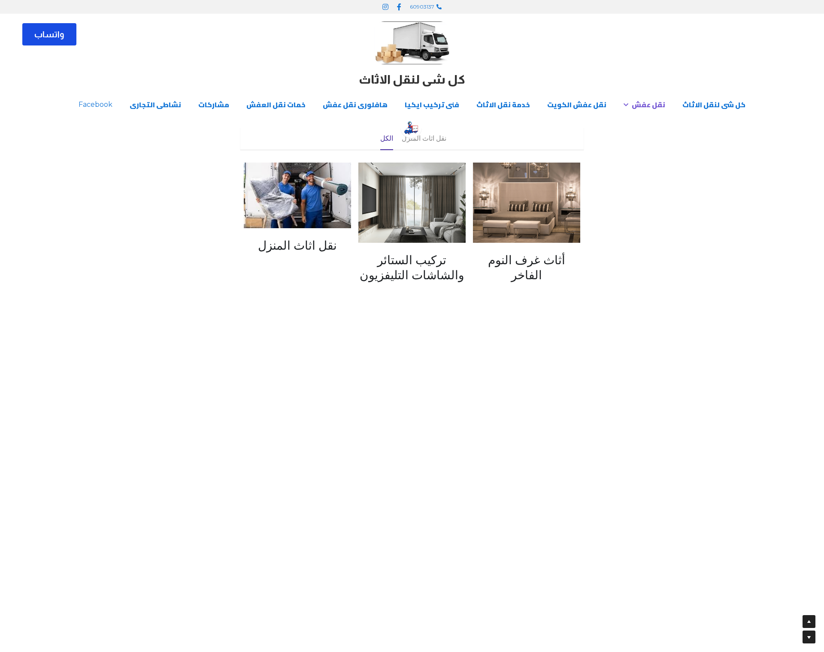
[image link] (412, 42)
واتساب (49, 34)
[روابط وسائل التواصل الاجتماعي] (399, 6)
